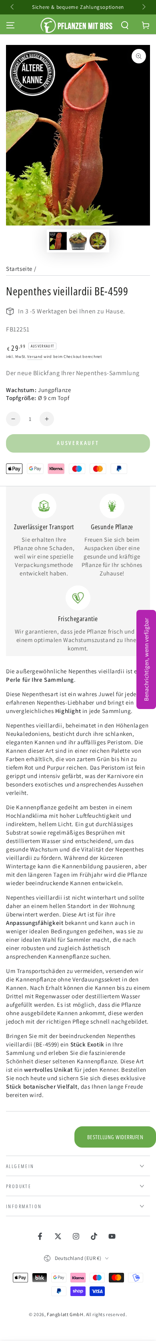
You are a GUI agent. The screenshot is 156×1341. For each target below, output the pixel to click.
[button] (124, 25)
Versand (34, 356)
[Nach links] (13, 7)
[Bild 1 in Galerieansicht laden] (58, 241)
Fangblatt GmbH (65, 1314)
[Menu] (10, 25)
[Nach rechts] (143, 7)
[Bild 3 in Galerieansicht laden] (98, 241)
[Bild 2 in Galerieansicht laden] (78, 241)
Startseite (19, 268)
